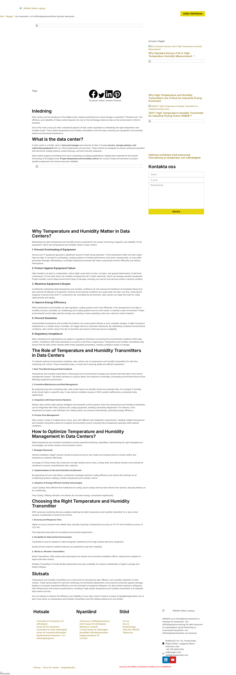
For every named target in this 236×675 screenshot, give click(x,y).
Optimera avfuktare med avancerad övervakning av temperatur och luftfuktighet (174, 156)
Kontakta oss (145, 13)
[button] (93, 96)
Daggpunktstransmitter (89, 13)
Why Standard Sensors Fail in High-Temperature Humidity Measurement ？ (171, 55)
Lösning (112, 13)
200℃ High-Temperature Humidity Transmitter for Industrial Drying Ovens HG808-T (176, 114)
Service (127, 13)
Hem (54, 13)
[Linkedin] (165, 659)
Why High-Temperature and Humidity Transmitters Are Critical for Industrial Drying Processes (175, 98)
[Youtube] (172, 659)
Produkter (65, 13)
